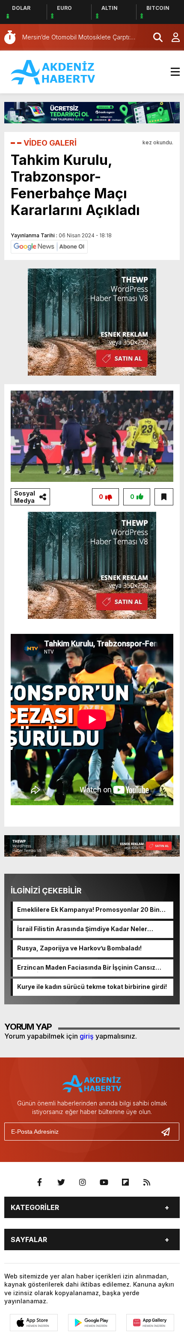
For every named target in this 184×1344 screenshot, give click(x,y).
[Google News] (49, 246)
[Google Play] (92, 1322)
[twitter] (61, 1182)
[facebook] (39, 1182)
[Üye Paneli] (171, 37)
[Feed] (146, 1182)
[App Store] (34, 1322)
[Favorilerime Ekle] (163, 496)
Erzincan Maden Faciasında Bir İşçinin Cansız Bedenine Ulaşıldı (86, 968)
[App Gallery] (150, 1322)
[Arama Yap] (154, 37)
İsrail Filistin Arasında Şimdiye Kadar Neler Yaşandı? (82, 929)
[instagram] (82, 1182)
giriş (87, 1036)
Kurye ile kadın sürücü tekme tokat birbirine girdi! (92, 986)
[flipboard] (125, 1182)
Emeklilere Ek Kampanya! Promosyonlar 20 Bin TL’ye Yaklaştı (88, 910)
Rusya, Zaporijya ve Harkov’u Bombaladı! (79, 948)
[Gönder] (169, 1132)
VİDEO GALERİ (50, 142)
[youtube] (104, 1182)
